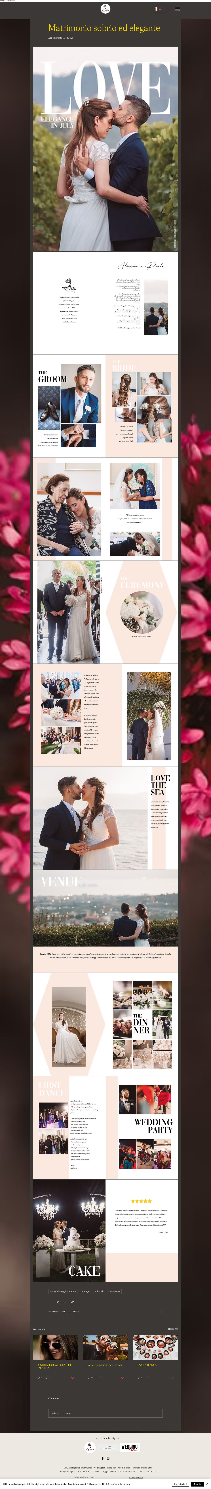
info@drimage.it (67, 1471)
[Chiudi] (207, 1484)
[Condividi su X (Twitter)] (57, 1302)
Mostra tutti (173, 1329)
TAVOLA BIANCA (147, 1365)
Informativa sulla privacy (118, 1484)
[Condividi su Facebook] (49, 1302)
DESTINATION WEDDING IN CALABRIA (54, 1366)
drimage (85, 1291)
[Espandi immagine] (105, 149)
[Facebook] (102, 1458)
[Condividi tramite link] (72, 1302)
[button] (177, 9)
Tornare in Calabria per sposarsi (104, 1365)
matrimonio (114, 1291)
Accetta (197, 1484)
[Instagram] (108, 1458)
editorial (99, 1291)
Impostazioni (180, 1484)
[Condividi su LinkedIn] (64, 1302)
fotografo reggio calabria (63, 1291)
